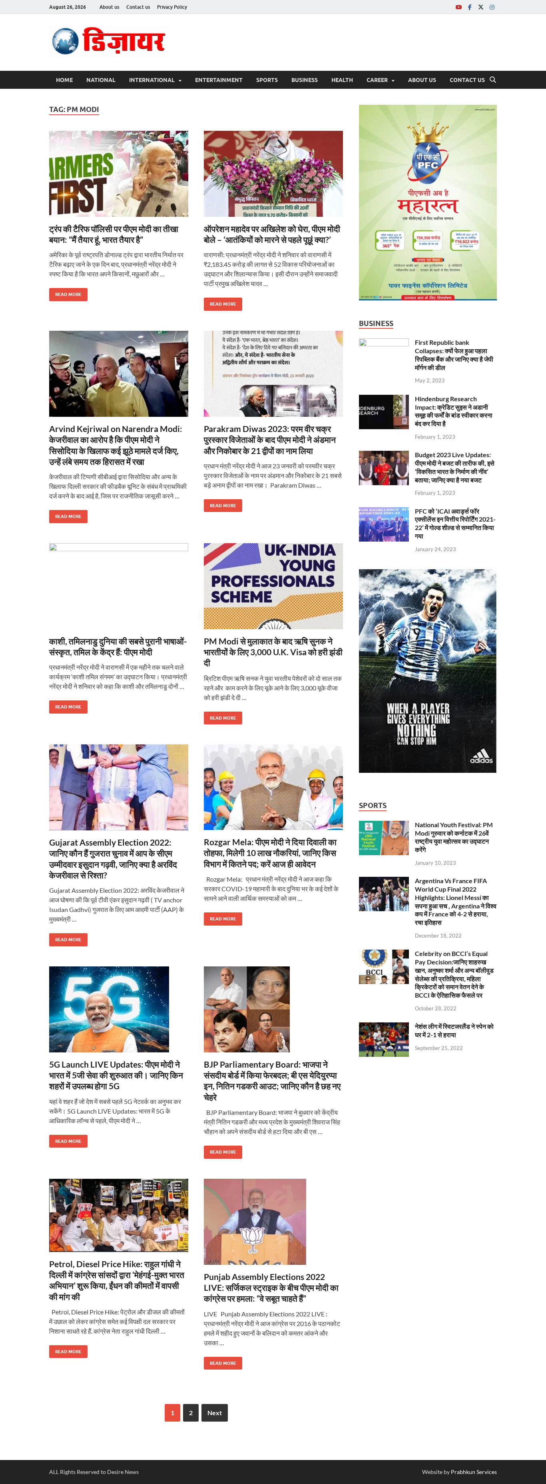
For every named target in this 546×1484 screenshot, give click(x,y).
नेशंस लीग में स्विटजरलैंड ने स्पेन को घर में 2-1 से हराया (454, 1030)
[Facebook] (469, 7)
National (101, 80)
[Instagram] (492, 7)
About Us (422, 80)
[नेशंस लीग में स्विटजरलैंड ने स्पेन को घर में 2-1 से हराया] (384, 1027)
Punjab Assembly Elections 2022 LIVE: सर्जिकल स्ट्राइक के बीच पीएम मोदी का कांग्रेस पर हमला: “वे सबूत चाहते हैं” (271, 1288)
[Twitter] (481, 7)
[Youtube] (458, 7)
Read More (65, 292)
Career (377, 80)
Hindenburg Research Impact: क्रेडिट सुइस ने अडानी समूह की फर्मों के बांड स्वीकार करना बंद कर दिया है (453, 411)
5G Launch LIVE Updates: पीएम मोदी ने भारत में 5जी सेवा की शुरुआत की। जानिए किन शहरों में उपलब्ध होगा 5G (116, 1075)
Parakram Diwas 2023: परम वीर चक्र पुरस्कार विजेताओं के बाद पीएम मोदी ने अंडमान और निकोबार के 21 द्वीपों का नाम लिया (270, 440)
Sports (267, 80)
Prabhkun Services (474, 1471)
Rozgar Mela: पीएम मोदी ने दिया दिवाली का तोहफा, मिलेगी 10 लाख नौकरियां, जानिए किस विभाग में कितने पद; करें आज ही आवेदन (270, 853)
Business (304, 80)
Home (64, 80)
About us (109, 7)
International (152, 80)
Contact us (138, 7)
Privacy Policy (172, 7)
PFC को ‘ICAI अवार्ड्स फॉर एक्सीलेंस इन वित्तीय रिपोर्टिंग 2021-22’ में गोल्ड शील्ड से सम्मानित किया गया (455, 523)
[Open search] (493, 80)
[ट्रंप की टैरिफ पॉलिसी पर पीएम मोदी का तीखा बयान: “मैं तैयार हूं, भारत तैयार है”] (118, 174)
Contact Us (467, 80)
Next (214, 1412)
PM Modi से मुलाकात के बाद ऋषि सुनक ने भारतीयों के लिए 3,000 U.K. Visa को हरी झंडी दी (273, 652)
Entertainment (219, 80)
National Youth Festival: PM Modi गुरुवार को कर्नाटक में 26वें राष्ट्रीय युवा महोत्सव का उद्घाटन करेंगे (454, 837)
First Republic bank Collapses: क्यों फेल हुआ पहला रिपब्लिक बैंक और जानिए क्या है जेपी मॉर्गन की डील (454, 354)
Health (342, 80)
